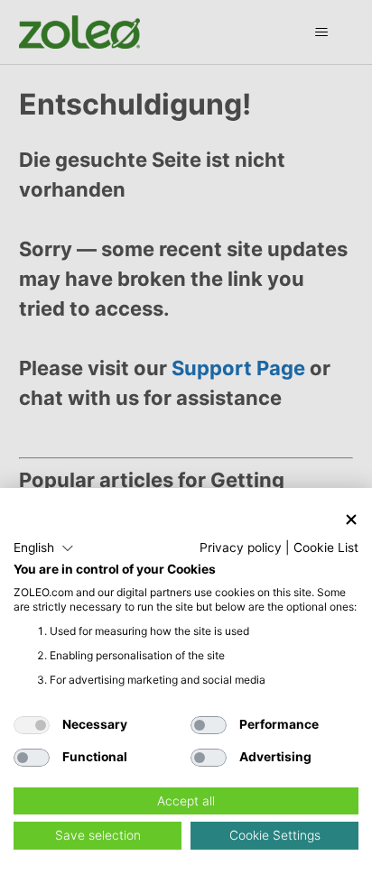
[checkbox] (32, 725)
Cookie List (325, 547)
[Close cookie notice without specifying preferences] (351, 519)
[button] (44, 548)
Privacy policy (241, 547)
